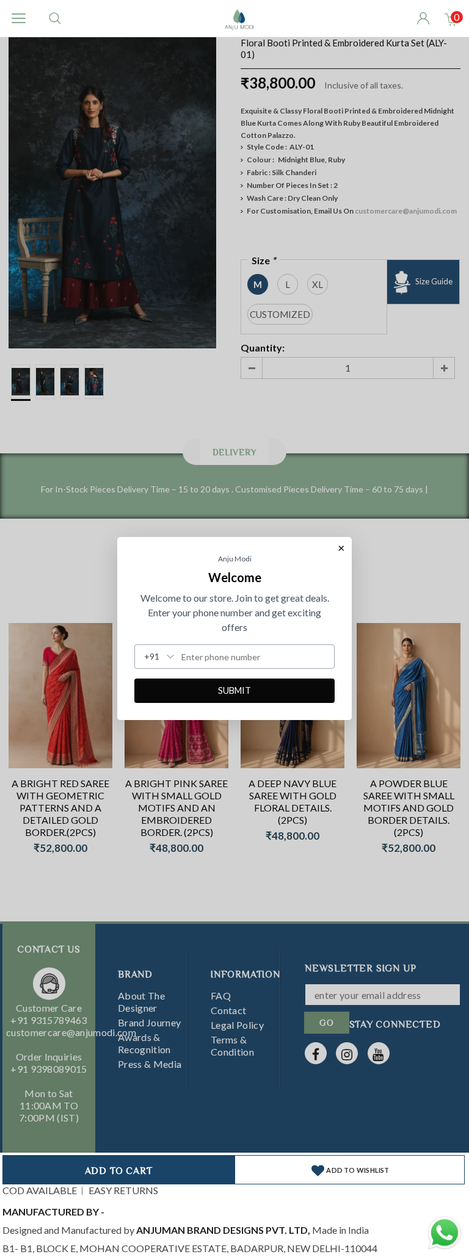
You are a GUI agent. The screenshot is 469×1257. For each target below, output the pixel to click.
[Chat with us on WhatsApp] (444, 1231)
